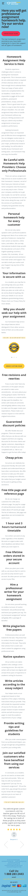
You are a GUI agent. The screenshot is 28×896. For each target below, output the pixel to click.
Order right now (11, 34)
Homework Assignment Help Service (14, 865)
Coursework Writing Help (14, 862)
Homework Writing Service (13, 864)
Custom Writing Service (20, 861)
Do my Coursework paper (13, 860)
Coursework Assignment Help (14, 867)
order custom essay (14, 366)
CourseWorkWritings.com (14, 3)
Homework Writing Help (8, 861)
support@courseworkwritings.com (14, 879)
